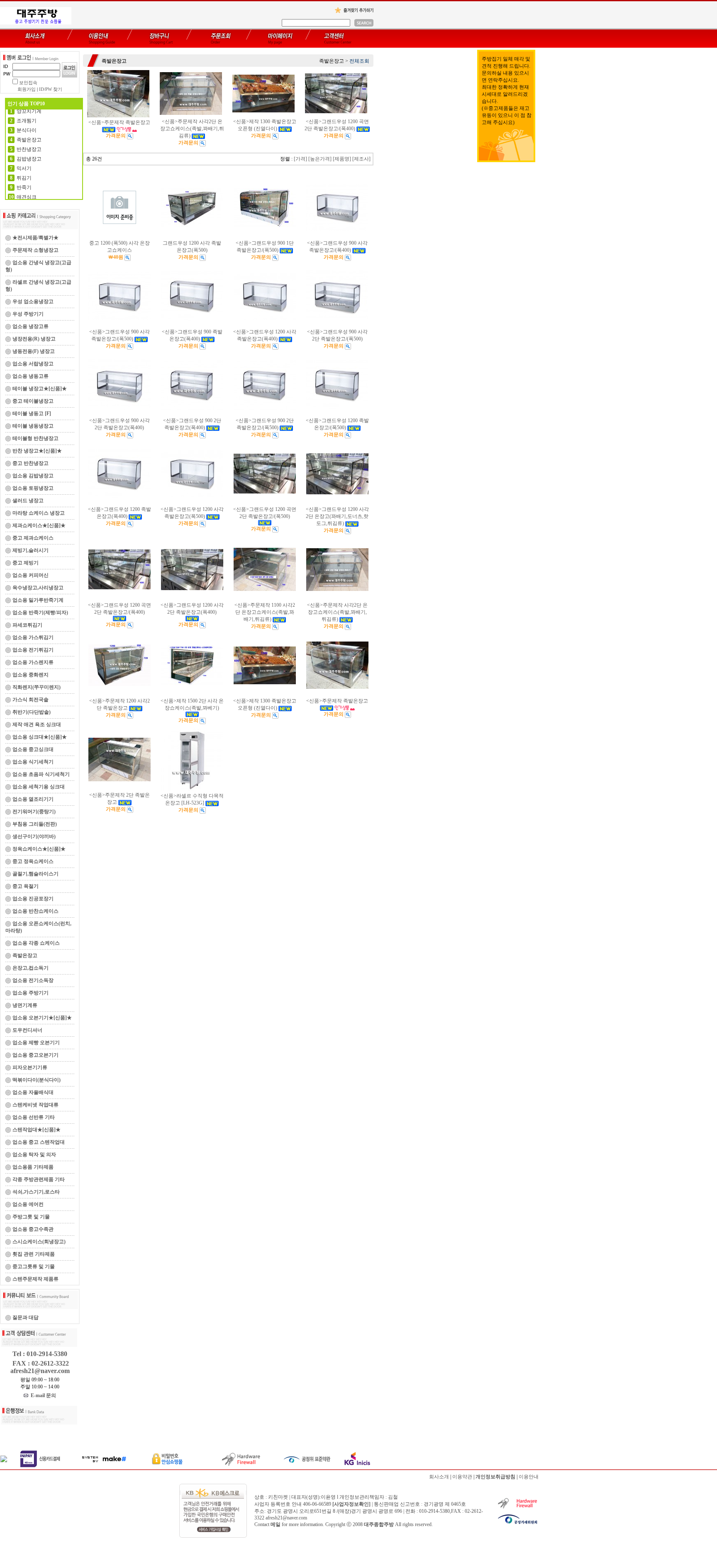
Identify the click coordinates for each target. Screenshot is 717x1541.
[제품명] (342, 159)
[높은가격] (320, 159)
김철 (393, 1497)
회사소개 (439, 1477)
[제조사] (361, 159)
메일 (275, 1524)
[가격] (300, 159)
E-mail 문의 (42, 1395)
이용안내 (529, 1477)
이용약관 (462, 1477)
